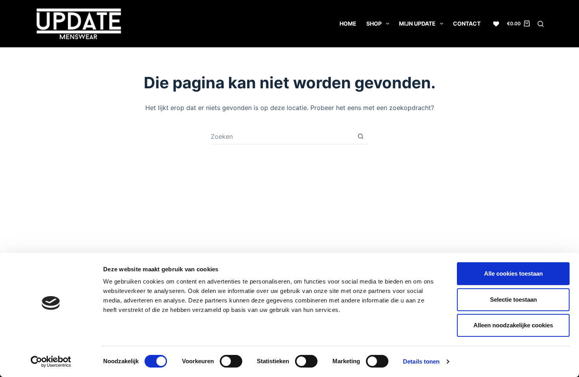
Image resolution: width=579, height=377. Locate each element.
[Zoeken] (541, 24)
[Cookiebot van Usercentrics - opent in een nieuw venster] (51, 362)
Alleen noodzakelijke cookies (513, 325)
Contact (467, 23)
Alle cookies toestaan (513, 273)
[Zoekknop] (360, 136)
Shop (374, 23)
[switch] (231, 361)
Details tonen (421, 361)
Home (348, 23)
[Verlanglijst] (496, 24)
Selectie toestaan (513, 299)
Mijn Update (417, 23)
